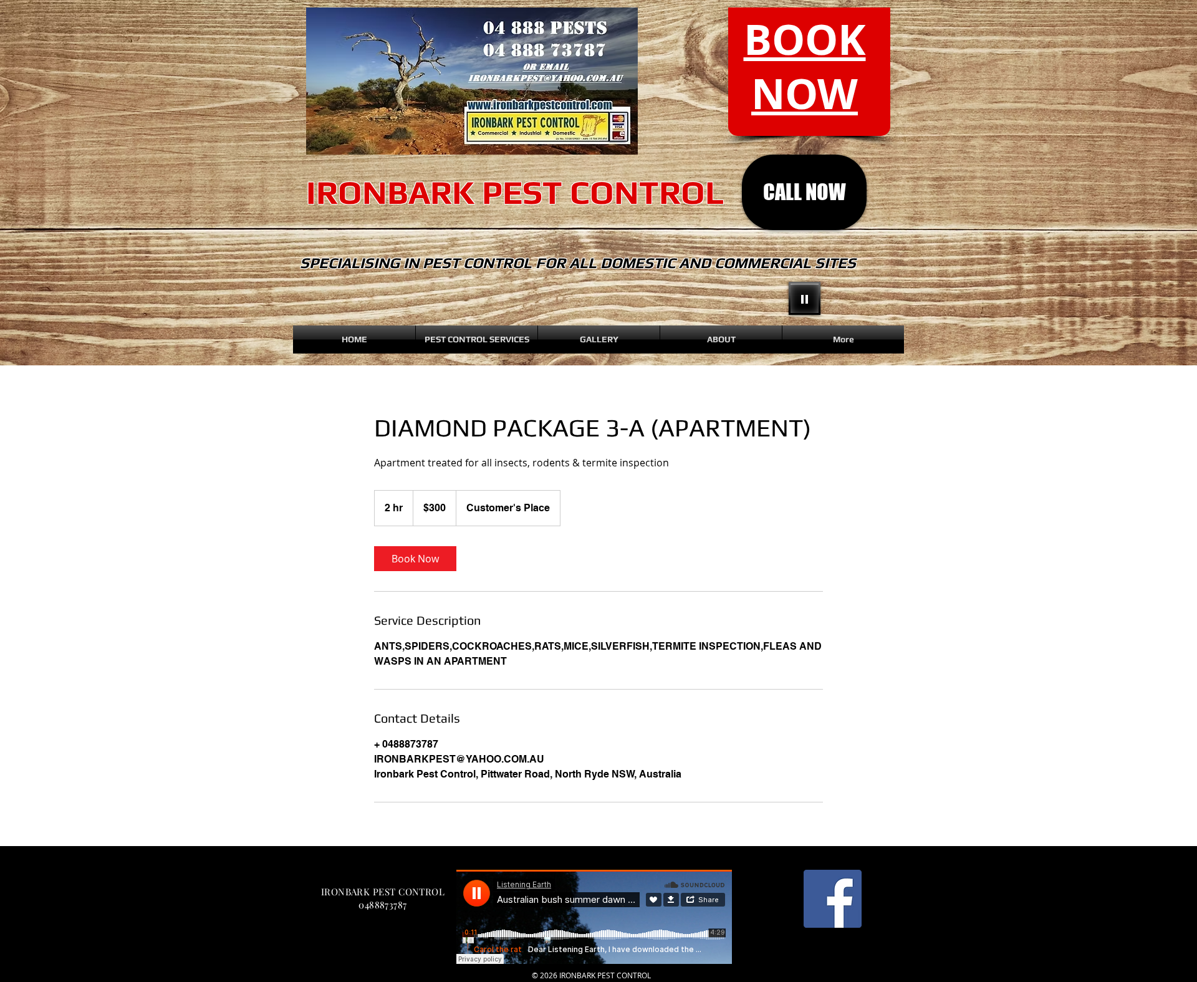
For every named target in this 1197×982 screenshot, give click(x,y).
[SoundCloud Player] (594, 917)
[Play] (804, 298)
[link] (415, 558)
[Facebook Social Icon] (833, 899)
